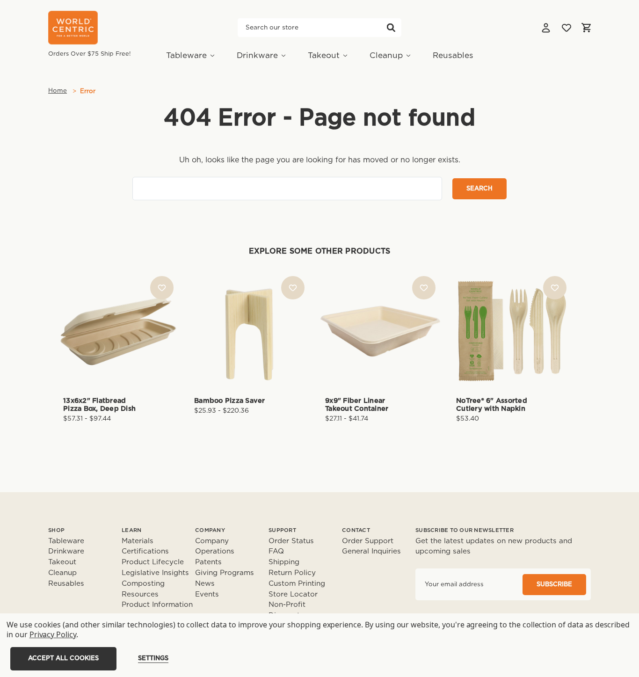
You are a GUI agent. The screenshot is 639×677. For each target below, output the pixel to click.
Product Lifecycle (153, 562)
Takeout (324, 55)
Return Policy (292, 572)
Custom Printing (297, 583)
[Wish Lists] (566, 27)
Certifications (145, 551)
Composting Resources (143, 589)
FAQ (276, 551)
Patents (208, 562)
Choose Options (118, 346)
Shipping (284, 562)
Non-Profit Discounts (287, 610)
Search (391, 27)
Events (207, 594)
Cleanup (386, 55)
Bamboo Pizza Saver (229, 400)
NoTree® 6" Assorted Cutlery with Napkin (491, 404)
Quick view (118, 315)
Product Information (157, 604)
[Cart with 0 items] (586, 27)
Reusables (453, 55)
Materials (137, 541)
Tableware (186, 55)
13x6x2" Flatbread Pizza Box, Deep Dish (99, 404)
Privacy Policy (52, 634)
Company (212, 541)
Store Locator (293, 594)
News (205, 583)
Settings (153, 658)
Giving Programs (224, 572)
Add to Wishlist (162, 287)
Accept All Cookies (63, 658)
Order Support (367, 541)
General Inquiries (371, 551)
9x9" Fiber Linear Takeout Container (356, 404)
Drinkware (257, 55)
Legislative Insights (155, 572)
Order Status (291, 541)
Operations (214, 551)
